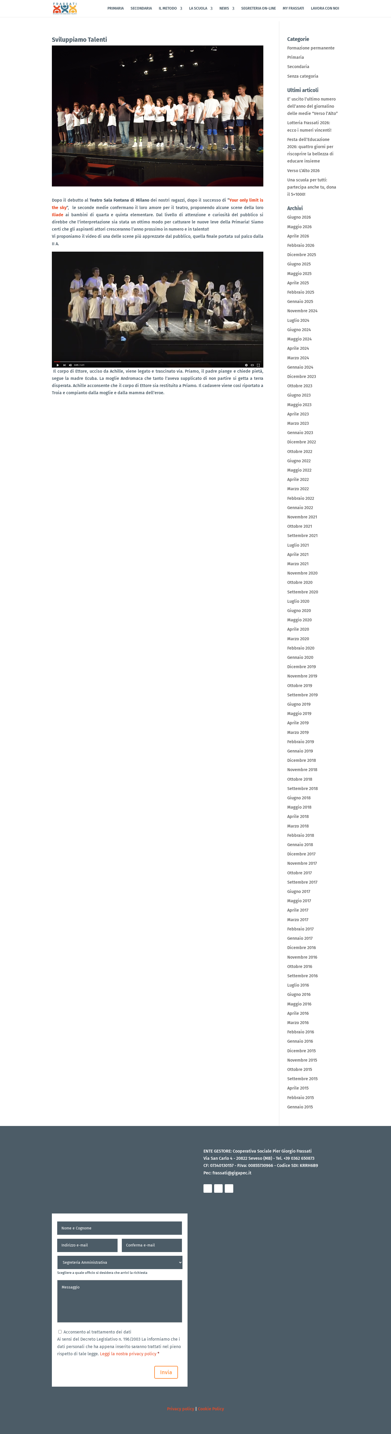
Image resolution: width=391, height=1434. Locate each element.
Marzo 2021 (298, 563)
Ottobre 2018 (299, 779)
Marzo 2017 (297, 919)
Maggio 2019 (299, 713)
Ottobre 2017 (299, 872)
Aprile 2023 (298, 414)
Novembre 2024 (302, 310)
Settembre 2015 (302, 1078)
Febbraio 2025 (300, 292)
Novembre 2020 (302, 573)
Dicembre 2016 (301, 947)
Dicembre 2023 (301, 376)
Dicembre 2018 (301, 760)
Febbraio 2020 (300, 648)
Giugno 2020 (299, 610)
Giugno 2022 (299, 460)
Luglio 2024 (298, 320)
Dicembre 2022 (301, 441)
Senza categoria (302, 76)
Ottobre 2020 (300, 582)
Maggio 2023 (299, 404)
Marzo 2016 (298, 1022)
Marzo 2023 (298, 423)
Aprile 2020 (298, 629)
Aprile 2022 (298, 479)
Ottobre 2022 (299, 451)
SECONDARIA (141, 9)
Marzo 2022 (298, 488)
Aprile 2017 (297, 910)
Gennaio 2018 (300, 844)
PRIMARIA (115, 9)
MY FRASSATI (293, 9)
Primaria (295, 57)
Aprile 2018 (298, 816)
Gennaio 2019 (300, 751)
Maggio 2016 (299, 1004)
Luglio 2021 (298, 545)
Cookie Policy (211, 1408)
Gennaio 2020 (300, 657)
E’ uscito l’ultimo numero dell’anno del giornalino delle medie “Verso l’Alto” (312, 106)
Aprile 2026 (298, 236)
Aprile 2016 (298, 1013)
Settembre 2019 (302, 694)
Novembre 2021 (302, 516)
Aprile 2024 (298, 348)
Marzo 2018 (298, 826)
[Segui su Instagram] (218, 1188)
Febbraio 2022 (300, 498)
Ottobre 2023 (299, 385)
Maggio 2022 (299, 470)
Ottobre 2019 (299, 685)
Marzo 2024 (298, 357)
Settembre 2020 (302, 592)
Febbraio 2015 (300, 1097)
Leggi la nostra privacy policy (127, 1353)
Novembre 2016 (302, 957)
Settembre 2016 (302, 975)
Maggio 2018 (299, 807)
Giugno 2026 (299, 217)
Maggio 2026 (299, 226)
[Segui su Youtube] (229, 1188)
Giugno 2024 (299, 329)
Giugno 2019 (299, 704)
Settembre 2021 (302, 535)
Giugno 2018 (299, 797)
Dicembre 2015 (301, 1050)
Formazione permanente (311, 48)
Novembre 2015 (302, 1060)
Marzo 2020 (298, 638)
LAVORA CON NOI (325, 9)
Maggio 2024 (299, 339)
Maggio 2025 (299, 273)
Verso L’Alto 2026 (303, 170)
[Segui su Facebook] (207, 1188)
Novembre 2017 (302, 863)
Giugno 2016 (299, 994)
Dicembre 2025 (301, 254)
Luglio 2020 (298, 601)
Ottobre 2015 (299, 1069)
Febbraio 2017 (300, 929)
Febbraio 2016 (300, 1031)
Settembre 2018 (302, 788)
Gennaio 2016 (300, 1041)
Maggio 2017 (299, 900)
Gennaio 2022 (300, 507)
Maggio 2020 (299, 619)
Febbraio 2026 (300, 245)
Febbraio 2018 (300, 835)
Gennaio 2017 (300, 938)
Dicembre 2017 (301, 854)
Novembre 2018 (302, 769)
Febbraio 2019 (300, 741)
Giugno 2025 (299, 264)
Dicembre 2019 (301, 666)
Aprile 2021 (298, 554)
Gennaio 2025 (300, 301)
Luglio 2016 (298, 985)
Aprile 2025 (298, 282)
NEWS (224, 9)
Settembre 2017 (302, 882)
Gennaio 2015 (300, 1106)
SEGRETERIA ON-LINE (258, 9)
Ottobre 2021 (299, 526)
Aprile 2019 (298, 722)
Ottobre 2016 (299, 966)
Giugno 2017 (298, 891)
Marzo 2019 (298, 732)
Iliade (57, 214)
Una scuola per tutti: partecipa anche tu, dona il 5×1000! (311, 187)
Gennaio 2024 (300, 367)
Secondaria (298, 66)
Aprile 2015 (298, 1088)
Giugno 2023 (299, 395)
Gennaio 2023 (300, 432)
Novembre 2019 (302, 676)
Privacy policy (180, 1408)
